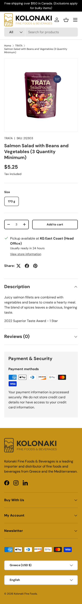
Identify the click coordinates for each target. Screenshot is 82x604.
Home (7, 45)
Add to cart (55, 224)
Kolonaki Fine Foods (25, 593)
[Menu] (75, 19)
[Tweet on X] (18, 266)
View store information (25, 254)
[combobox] (41, 32)
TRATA (18, 45)
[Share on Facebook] (27, 266)
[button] (66, 19)
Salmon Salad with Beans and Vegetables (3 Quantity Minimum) (35, 50)
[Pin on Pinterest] (35, 266)
